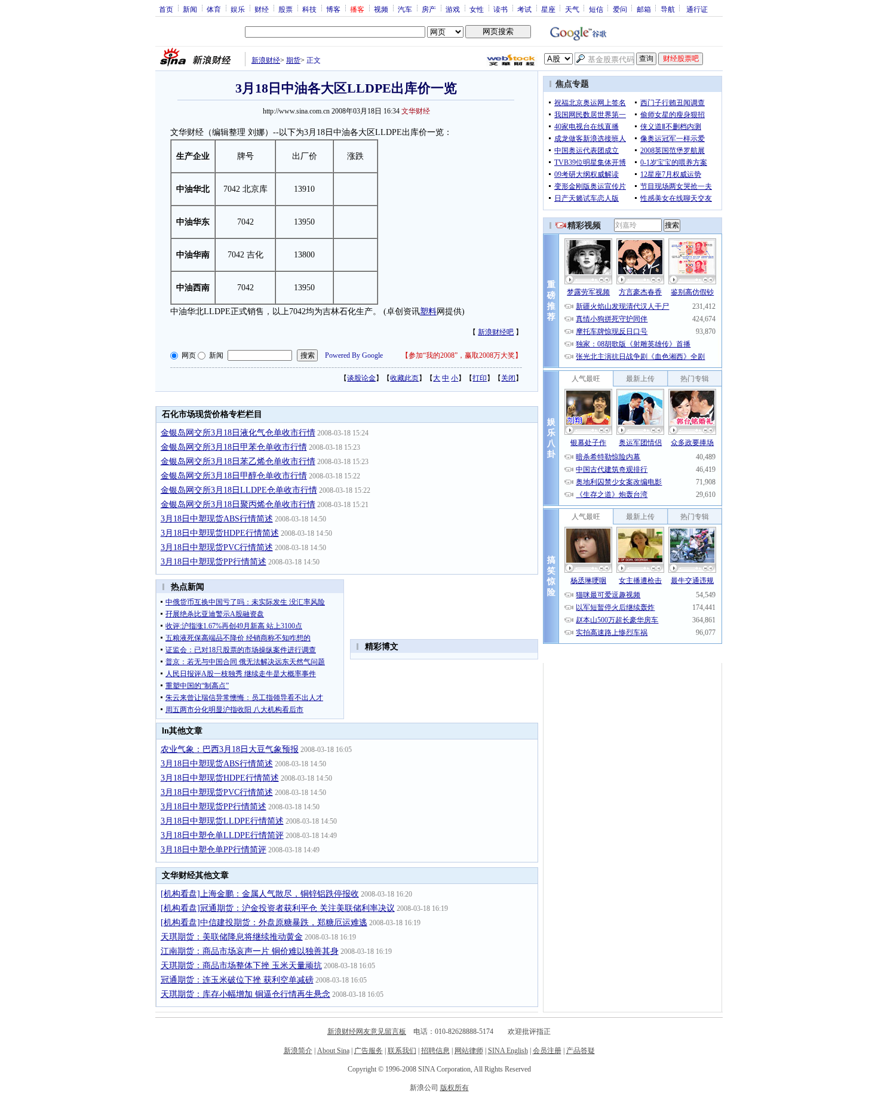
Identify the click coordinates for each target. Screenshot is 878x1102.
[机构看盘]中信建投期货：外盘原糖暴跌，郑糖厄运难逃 (264, 922)
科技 (309, 9)
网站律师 (469, 1050)
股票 (285, 9)
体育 (214, 9)
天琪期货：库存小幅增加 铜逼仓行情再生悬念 (245, 994)
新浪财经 (265, 60)
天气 (572, 9)
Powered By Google (354, 355)
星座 (548, 9)
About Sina (333, 1050)
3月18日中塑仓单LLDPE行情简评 (222, 835)
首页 (166, 9)
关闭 (508, 378)
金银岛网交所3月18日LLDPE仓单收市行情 (239, 490)
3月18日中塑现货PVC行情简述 (217, 547)
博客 (333, 9)
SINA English (508, 1050)
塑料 (428, 311)
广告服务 (368, 1050)
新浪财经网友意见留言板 (366, 1031)
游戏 (453, 9)
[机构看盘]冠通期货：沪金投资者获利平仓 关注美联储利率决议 (278, 908)
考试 (524, 9)
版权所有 (454, 1087)
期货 (293, 60)
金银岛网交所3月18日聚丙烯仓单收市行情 (238, 504)
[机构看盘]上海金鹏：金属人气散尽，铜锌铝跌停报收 (260, 893)
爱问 (620, 9)
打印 (479, 378)
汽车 (405, 9)
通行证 (697, 9)
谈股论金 (361, 378)
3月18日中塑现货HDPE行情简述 (220, 533)
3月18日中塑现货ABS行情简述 (217, 518)
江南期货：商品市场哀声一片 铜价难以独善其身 (250, 951)
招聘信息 (435, 1050)
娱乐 (238, 9)
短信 (596, 9)
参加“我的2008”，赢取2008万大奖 (462, 355)
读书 (500, 9)
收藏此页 (404, 378)
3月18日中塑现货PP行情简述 (213, 561)
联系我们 (402, 1050)
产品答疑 (580, 1050)
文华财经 (415, 111)
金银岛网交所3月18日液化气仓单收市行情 (238, 432)
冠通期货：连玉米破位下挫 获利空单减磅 (237, 979)
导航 (668, 9)
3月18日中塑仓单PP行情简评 (213, 849)
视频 (381, 9)
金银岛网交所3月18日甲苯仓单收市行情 (234, 447)
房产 (429, 9)
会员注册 (547, 1050)
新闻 (190, 9)
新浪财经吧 (496, 332)
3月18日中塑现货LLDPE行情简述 (222, 820)
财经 (261, 9)
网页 (189, 355)
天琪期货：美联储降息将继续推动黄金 (232, 936)
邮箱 (644, 9)
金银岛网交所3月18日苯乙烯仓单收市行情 (238, 461)
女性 (476, 9)
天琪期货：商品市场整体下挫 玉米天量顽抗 (241, 965)
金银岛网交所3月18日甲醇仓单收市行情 (234, 475)
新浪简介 (298, 1050)
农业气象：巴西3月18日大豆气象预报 (230, 749)
